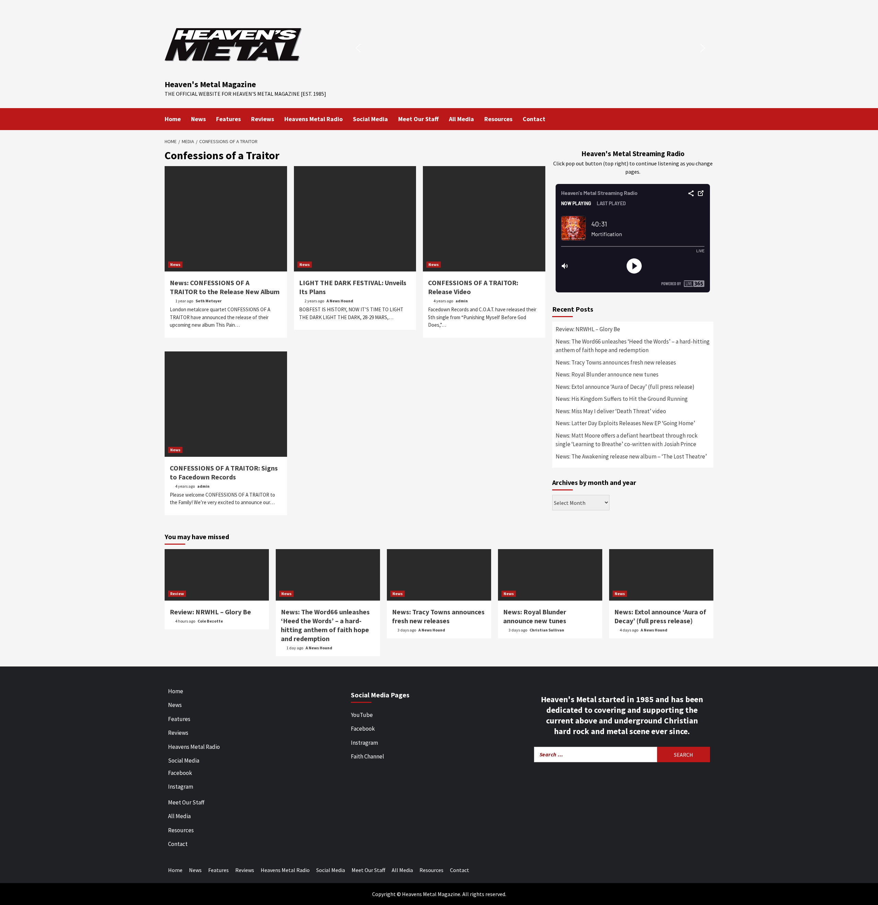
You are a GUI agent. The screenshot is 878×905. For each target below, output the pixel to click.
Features (228, 119)
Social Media (370, 119)
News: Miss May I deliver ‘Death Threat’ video (611, 411)
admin (461, 300)
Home (173, 119)
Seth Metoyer (208, 300)
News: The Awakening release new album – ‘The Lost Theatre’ (631, 456)
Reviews (262, 119)
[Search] (709, 118)
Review (177, 593)
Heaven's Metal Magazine (210, 84)
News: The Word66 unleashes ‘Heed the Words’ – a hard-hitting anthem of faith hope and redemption (633, 346)
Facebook (180, 773)
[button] (358, 48)
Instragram (364, 742)
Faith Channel (367, 756)
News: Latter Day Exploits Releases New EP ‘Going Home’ (625, 423)
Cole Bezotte (210, 621)
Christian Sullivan (547, 630)
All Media (461, 119)
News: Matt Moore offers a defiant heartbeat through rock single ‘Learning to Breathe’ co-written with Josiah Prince (627, 440)
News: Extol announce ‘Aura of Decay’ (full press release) (625, 387)
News (198, 119)
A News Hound (340, 300)
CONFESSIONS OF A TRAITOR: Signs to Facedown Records (224, 472)
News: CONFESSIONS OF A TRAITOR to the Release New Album (225, 287)
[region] (530, 48)
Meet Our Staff (418, 119)
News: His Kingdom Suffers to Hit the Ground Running (622, 399)
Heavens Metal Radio (313, 119)
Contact (534, 119)
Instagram (180, 786)
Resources (498, 119)
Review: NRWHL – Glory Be (588, 329)
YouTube (362, 715)
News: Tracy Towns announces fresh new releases (616, 362)
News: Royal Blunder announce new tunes (607, 374)
